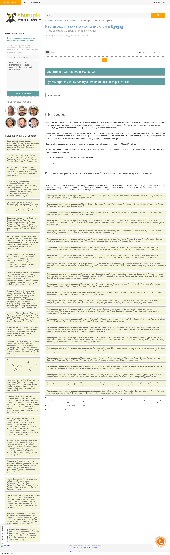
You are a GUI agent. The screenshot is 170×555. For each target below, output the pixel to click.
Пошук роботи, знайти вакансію (89, 551)
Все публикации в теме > (14, 33)
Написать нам (77, 547)
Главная (48, 21)
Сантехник (58, 21)
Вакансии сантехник (90, 547)
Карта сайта (74, 551)
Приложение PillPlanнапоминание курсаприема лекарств (5, 535)
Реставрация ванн (72, 21)
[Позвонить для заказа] (161, 549)
